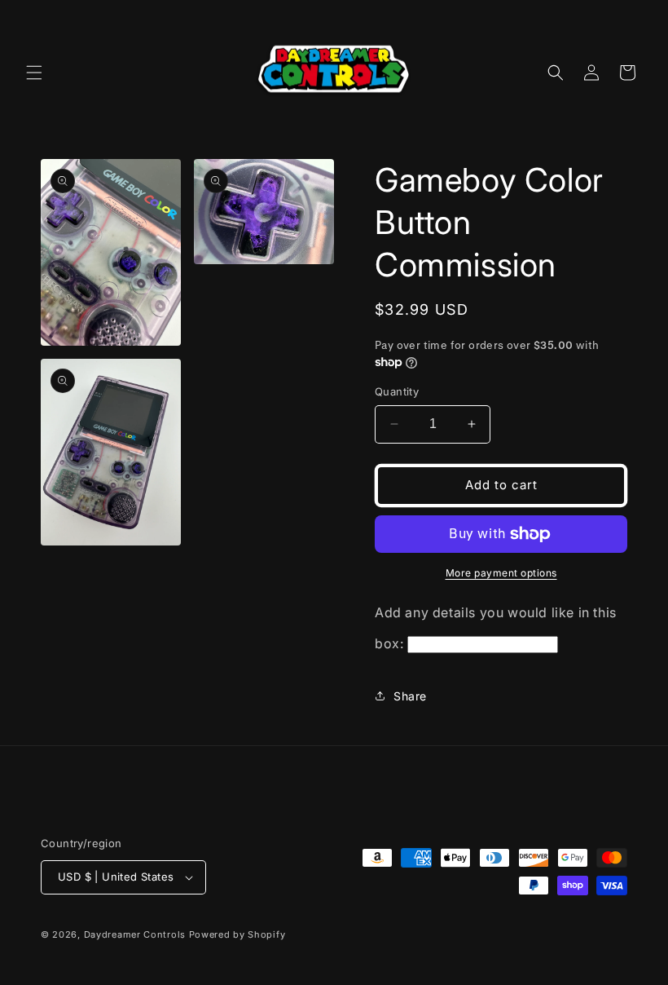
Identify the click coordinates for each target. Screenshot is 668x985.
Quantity (397, 391)
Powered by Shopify (237, 934)
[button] (34, 73)
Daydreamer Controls (135, 934)
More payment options (501, 573)
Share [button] (410, 696)
